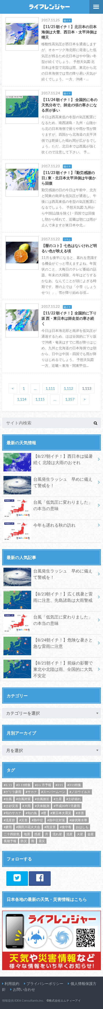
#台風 (8, 799)
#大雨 (26, 806)
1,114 (21, 399)
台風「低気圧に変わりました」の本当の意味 (62, 505)
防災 (24, 841)
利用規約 (11, 983)
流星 (69, 834)
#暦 (43, 813)
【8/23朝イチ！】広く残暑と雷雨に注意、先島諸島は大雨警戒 (63, 597)
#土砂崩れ (73, 799)
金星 (90, 834)
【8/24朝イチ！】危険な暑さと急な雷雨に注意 (63, 643)
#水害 (80, 813)
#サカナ (31, 792)
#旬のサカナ (12, 813)
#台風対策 (23, 799)
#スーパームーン (53, 792)
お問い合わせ (24, 989)
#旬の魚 (31, 813)
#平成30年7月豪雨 (67, 806)
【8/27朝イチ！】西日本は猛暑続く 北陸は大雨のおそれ (63, 459)
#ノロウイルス (79, 792)
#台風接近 (42, 799)
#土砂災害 (11, 806)
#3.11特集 (23, 785)
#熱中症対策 (56, 820)
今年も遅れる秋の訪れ (54, 525)
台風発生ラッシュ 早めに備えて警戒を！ (62, 482)
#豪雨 (8, 827)
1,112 (68, 388)
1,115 (40, 399)
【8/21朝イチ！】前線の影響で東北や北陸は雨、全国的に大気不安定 (63, 669)
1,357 (69, 399)
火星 (80, 834)
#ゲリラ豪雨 (12, 792)
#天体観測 (42, 806)
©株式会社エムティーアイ (63, 1000)
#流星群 (9, 820)
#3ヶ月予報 (43, 785)
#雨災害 (50, 827)
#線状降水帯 (78, 820)
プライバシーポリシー (44, 983)
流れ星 (57, 834)
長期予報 (10, 841)
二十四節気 (12, 834)
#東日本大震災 (60, 813)
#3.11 (8, 785)
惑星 (37, 834)
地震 (27, 834)
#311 (59, 785)
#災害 (23, 820)
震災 (42, 841)
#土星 (58, 799)
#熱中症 (37, 820)
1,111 (50, 388)
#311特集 (74, 785)
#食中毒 (65, 827)
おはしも (82, 827)
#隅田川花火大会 (28, 827)
